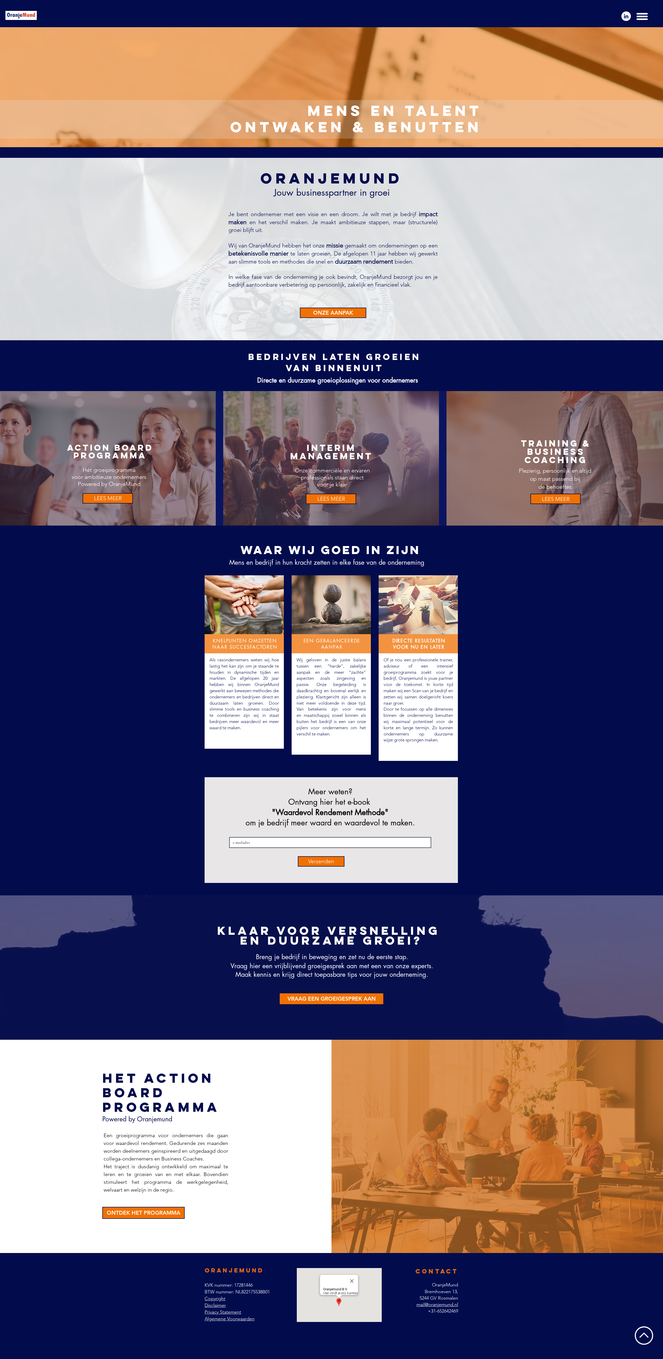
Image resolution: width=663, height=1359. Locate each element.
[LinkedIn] (626, 16)
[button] (642, 16)
